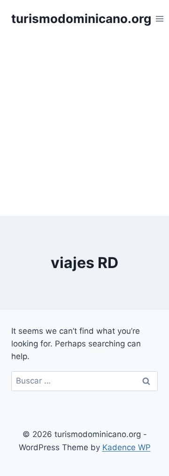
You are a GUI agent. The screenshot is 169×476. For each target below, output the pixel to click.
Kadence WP (126, 447)
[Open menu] (160, 18)
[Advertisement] (84, 126)
